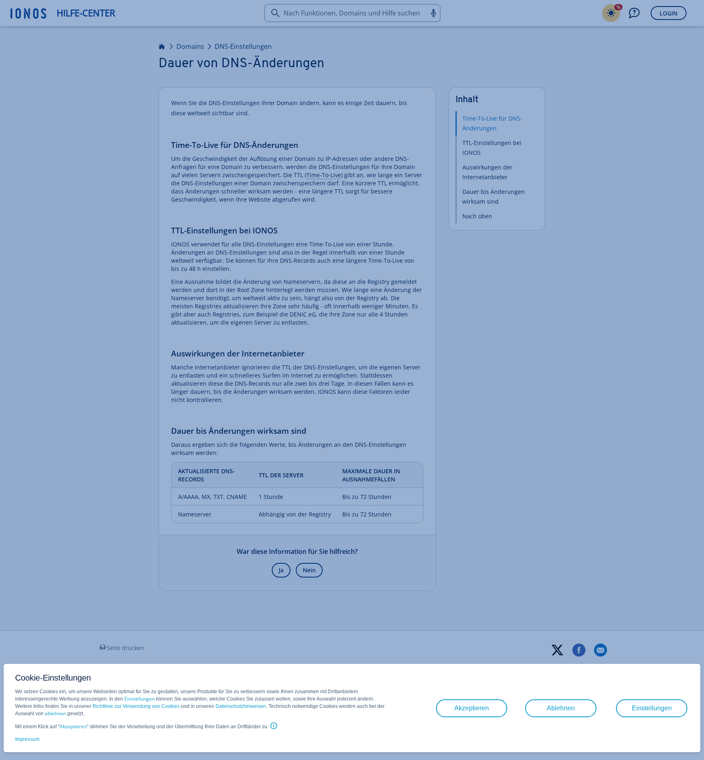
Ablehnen (561, 708)
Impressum (27, 739)
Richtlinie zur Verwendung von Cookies (136, 706)
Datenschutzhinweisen (241, 706)
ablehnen (55, 713)
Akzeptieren (73, 726)
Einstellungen (139, 698)
